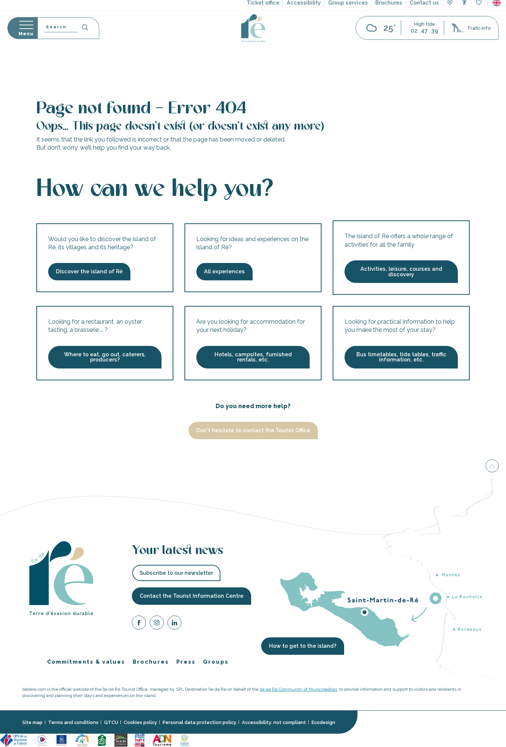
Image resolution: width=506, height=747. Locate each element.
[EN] (496, 25)
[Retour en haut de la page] (492, 466)
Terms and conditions (73, 722)
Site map (32, 722)
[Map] (449, 26)
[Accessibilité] (464, 25)
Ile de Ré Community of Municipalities (298, 689)
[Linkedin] (174, 623)
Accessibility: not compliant (274, 722)
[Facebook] (139, 623)
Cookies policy (140, 722)
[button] (496, 25)
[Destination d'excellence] (42, 739)
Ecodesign (323, 722)
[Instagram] (157, 623)
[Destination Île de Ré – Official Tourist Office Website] (253, 51)
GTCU (111, 722)
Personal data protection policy (199, 722)
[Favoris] (479, 26)
